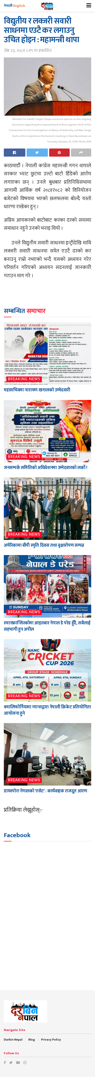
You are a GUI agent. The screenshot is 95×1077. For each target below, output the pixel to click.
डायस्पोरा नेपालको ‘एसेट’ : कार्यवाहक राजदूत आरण (45, 791)
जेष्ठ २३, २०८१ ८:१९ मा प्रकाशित (28, 50)
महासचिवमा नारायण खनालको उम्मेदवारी (37, 390)
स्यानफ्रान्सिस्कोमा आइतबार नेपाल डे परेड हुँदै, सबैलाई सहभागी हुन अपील (47, 626)
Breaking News (24, 379)
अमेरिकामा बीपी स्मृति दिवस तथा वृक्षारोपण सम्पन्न (44, 545)
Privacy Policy (51, 1039)
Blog (31, 1039)
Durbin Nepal (13, 1039)
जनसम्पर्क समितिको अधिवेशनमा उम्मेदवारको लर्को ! (45, 468)
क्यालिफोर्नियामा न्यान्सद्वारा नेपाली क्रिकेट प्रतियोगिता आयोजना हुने (47, 710)
